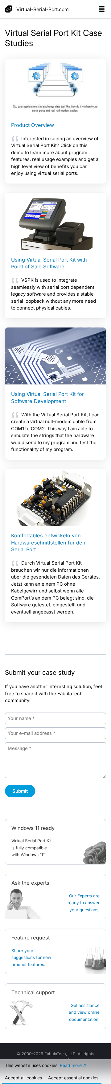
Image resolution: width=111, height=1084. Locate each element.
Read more (71, 1065)
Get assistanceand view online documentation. (84, 1012)
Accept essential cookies (73, 1077)
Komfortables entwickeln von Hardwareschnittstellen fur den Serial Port (48, 542)
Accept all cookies (23, 1077)
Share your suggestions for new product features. (31, 957)
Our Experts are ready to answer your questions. (84, 902)
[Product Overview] (55, 87)
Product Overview (32, 125)
